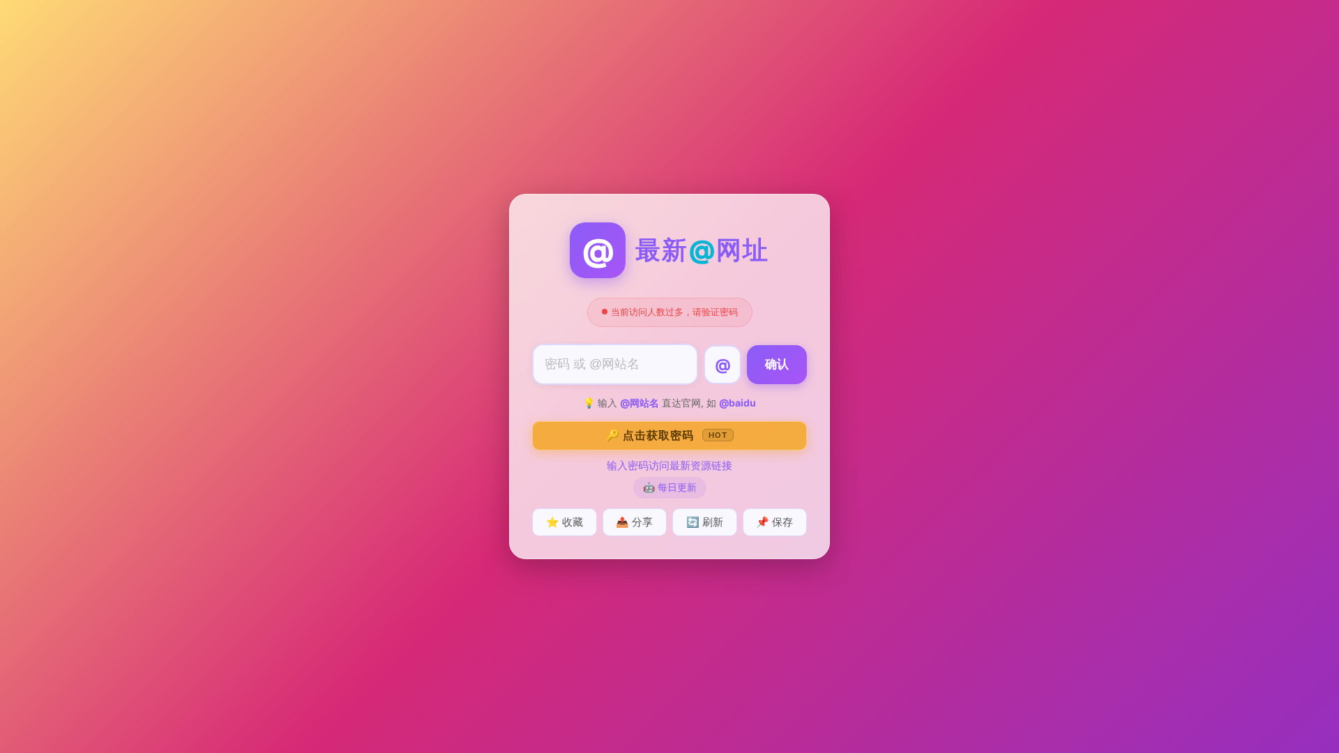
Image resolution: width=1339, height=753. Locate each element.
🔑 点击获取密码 (666, 435)
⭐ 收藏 (564, 521)
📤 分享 (634, 521)
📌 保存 (774, 521)
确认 (777, 364)
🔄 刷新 (704, 521)
